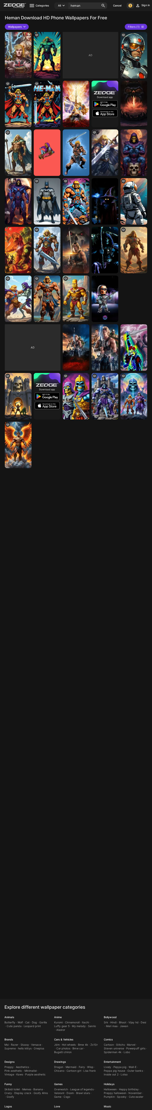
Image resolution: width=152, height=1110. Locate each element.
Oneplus (39, 1048)
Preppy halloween (115, 1093)
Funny (8, 1084)
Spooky (122, 1096)
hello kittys (25, 1048)
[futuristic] (133, 55)
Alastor (60, 1029)
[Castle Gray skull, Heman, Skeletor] (133, 396)
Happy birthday (129, 1089)
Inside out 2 (111, 1074)
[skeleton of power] (76, 396)
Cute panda (14, 1026)
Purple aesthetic (35, 1074)
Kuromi (58, 1022)
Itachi (85, 1022)
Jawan (124, 1026)
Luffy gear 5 (62, 1026)
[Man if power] (47, 299)
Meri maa (112, 1026)
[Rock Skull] (105, 299)
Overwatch (61, 1089)
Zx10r (94, 1044)
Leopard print (32, 1026)
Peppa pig (119, 1067)
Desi (143, 1022)
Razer (14, 1044)
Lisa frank (89, 1070)
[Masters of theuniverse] (133, 104)
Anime (58, 1017)
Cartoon (109, 1044)
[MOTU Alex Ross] (18, 250)
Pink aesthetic (13, 1070)
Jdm (57, 1044)
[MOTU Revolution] (76, 104)
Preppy (9, 1067)
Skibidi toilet (12, 1089)
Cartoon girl (74, 1070)
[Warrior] (18, 152)
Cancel (117, 5)
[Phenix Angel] (18, 445)
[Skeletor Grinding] (47, 152)
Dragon (58, 1067)
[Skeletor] (18, 201)
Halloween (110, 1089)
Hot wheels (69, 1044)
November (135, 1093)
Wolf (20, 1022)
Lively (107, 1067)
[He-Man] (47, 104)
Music (107, 1106)
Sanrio (92, 1026)
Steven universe (114, 1048)
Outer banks (135, 1070)
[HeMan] (76, 152)
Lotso (124, 1074)
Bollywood (110, 1017)
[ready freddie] (133, 347)
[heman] (18, 299)
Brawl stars (83, 1093)
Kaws (19, 1074)
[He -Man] (18, 104)
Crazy (8, 1093)
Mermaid (71, 1067)
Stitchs (120, 1044)
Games (58, 1084)
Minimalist (30, 1070)
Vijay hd (133, 1022)
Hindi (113, 1022)
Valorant (59, 1093)
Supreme (10, 1048)
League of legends (82, 1089)
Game (57, 1096)
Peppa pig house (114, 1070)
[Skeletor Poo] (133, 152)
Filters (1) (134, 26)
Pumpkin (109, 1096)
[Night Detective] (47, 201)
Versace (36, 1044)
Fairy (82, 1067)
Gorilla (43, 1022)
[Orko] (105, 201)
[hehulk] (47, 55)
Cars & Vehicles (64, 1039)
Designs (9, 1061)
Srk (106, 1022)
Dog (34, 1022)
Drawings (60, 1061)
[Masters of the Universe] (76, 250)
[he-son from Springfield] (76, 299)
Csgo (67, 1096)
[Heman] (18, 55)
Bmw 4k (83, 1044)
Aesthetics (22, 1067)
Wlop (90, 1067)
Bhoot (122, 1022)
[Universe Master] (47, 250)
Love (57, 1106)
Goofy (10, 1096)
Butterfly (9, 1022)
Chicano (59, 1070)
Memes (26, 1089)
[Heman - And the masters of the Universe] (133, 250)
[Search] (103, 5)
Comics (108, 1039)
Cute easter (136, 1096)
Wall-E (132, 1067)
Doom (70, 1093)
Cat (27, 1022)
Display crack (22, 1093)
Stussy (25, 1044)
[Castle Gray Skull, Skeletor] (105, 396)
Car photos (63, 1048)
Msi (6, 1044)
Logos (8, 1106)
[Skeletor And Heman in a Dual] (18, 396)
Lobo (127, 1052)
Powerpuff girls (135, 1048)
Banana (38, 1089)
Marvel (131, 1044)
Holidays (109, 1084)
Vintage (9, 1074)
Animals (9, 1017)
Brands (8, 1039)
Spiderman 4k (112, 1052)
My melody (79, 1026)
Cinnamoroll (72, 1022)
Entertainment (112, 1061)
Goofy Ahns (41, 1093)
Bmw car (77, 1048)
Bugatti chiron (63, 1052)
